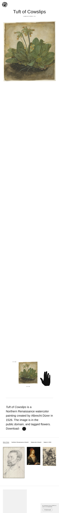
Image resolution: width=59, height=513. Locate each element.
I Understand (47, 509)
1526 (9, 420)
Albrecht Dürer (28, 16)
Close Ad (51, 310)
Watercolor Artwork (36, 442)
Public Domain (15, 424)
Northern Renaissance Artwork (20, 442)
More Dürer (6, 442)
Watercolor (42, 411)
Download (12, 428)
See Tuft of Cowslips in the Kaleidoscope (24, 429)
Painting (11, 415)
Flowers (45, 424)
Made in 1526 (47, 442)
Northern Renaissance (20, 411)
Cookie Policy (49, 506)
